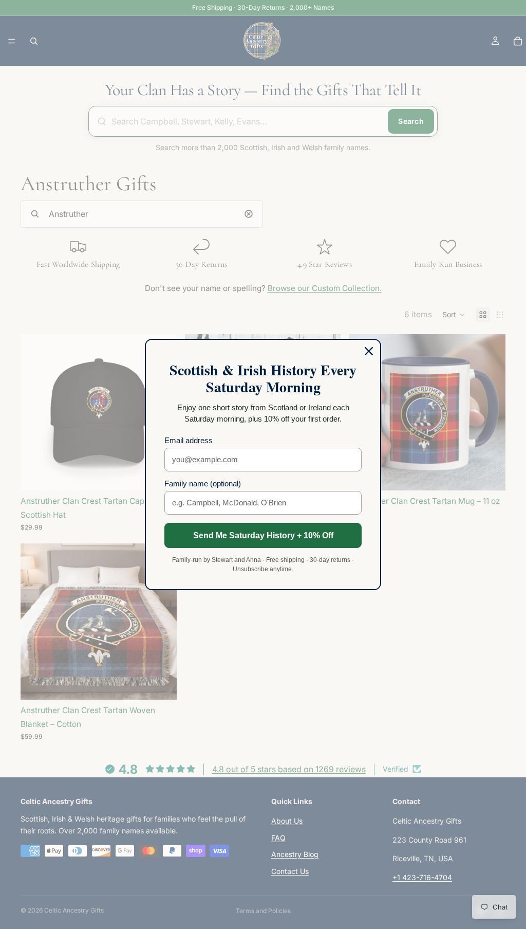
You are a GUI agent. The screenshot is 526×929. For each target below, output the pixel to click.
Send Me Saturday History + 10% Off (263, 535)
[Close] (368, 351)
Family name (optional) (202, 483)
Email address (188, 440)
